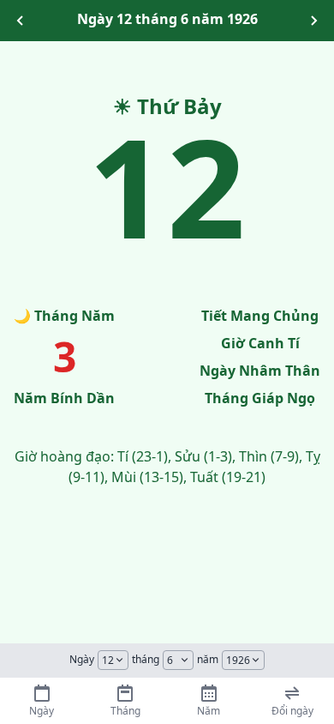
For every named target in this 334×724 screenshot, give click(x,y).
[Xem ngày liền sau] (313, 20)
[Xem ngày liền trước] (20, 20)
